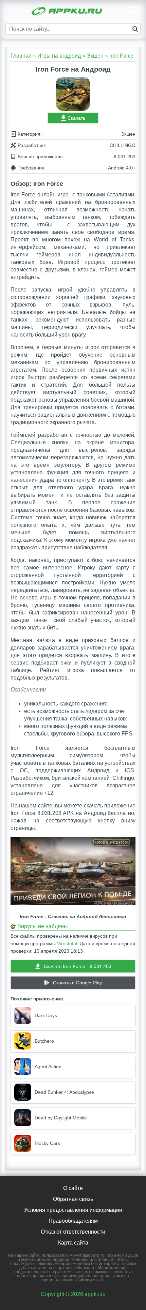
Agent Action (48, 1066)
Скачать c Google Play (77, 982)
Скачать (76, 118)
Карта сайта (73, 1243)
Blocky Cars (47, 1143)
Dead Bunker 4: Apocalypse (64, 1092)
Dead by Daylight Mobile (61, 1117)
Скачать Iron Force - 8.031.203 (77, 966)
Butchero (44, 1041)
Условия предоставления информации (73, 1210)
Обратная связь (73, 1199)
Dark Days (46, 1015)
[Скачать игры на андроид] (67, 12)
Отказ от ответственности (73, 1232)
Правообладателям (73, 1221)
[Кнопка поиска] (135, 29)
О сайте (73, 1188)
